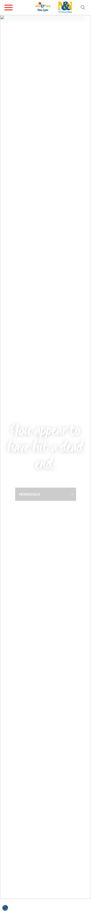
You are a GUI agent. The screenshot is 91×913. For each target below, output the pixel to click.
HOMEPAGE (29, 494)
